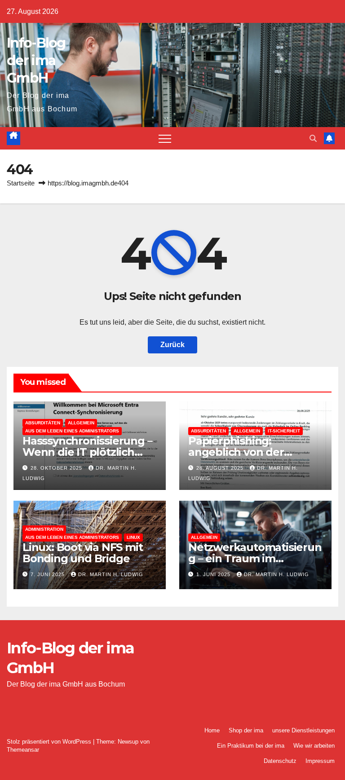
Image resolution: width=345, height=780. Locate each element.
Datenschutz (280, 761)
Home (212, 730)
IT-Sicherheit (284, 430)
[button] (313, 138)
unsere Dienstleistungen (303, 730)
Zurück (172, 344)
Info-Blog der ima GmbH (36, 60)
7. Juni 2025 (48, 574)
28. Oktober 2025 (57, 468)
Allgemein (81, 422)
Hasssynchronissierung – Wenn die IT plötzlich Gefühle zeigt (87, 452)
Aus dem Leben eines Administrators (72, 430)
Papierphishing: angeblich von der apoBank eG (236, 452)
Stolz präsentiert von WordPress (50, 741)
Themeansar (23, 749)
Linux (133, 537)
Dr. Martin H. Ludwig (110, 574)
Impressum (320, 761)
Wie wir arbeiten (314, 745)
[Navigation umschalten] (165, 138)
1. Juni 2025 (214, 574)
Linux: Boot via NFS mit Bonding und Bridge (82, 553)
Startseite (21, 183)
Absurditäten (42, 422)
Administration (44, 529)
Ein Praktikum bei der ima (250, 745)
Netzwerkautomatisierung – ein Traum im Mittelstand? (255, 558)
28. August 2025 (220, 468)
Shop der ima (246, 730)
